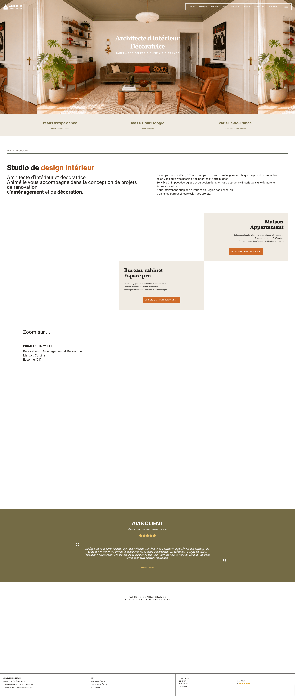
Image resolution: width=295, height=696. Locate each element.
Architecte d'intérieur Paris (14, 681)
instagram (183, 686)
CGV (92, 678)
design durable (211, 182)
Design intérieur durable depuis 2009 (17, 687)
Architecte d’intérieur (30, 177)
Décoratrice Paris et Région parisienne (18, 684)
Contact (182, 681)
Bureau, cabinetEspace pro (143, 273)
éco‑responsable (167, 186)
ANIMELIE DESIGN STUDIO (12, 678)
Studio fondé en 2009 (60, 128)
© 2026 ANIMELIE (97, 687)
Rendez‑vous (184, 678)
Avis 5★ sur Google (147, 123)
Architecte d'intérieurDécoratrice (147, 43)
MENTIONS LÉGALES (98, 681)
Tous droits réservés (99, 684)
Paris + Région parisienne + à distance (147, 53)
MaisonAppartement (266, 224)
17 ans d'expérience (60, 123)
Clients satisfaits (147, 128)
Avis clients (183, 684)
